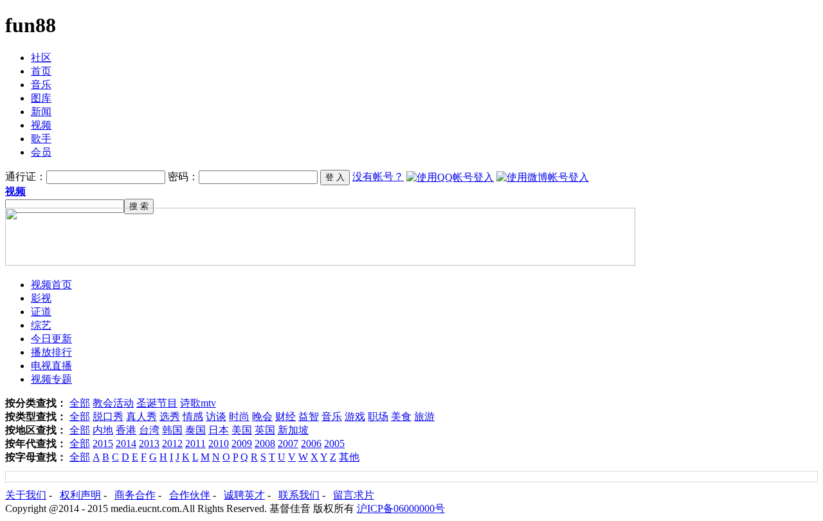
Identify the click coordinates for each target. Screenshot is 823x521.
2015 (103, 443)
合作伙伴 (189, 494)
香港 (126, 430)
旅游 (424, 416)
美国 (241, 430)
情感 (193, 416)
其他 (349, 457)
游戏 (355, 416)
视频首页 (51, 284)
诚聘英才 (244, 494)
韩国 (172, 430)
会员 (41, 152)
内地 (103, 430)
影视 (41, 298)
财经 (285, 416)
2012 (172, 443)
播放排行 (51, 352)
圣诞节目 (156, 403)
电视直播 (51, 365)
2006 (311, 443)
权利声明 (80, 494)
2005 (334, 443)
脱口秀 (108, 416)
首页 (41, 71)
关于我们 (25, 494)
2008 (265, 443)
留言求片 (353, 494)
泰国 (195, 430)
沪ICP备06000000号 (401, 508)
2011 (195, 443)
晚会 (262, 416)
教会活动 (113, 403)
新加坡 (293, 430)
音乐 (41, 84)
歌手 (41, 138)
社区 (41, 57)
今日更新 (51, 338)
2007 (288, 443)
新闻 (41, 111)
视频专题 (51, 379)
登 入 (335, 177)
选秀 (169, 416)
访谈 (216, 416)
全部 (79, 403)
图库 (41, 98)
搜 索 (139, 206)
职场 (378, 416)
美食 (401, 416)
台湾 (149, 430)
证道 (41, 311)
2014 (126, 443)
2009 (241, 443)
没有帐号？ (378, 176)
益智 (308, 416)
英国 (265, 430)
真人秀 (141, 416)
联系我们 (299, 494)
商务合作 (135, 494)
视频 (41, 125)
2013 (149, 443)
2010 (218, 443)
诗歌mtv (198, 403)
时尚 (239, 416)
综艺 (41, 325)
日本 (218, 430)
